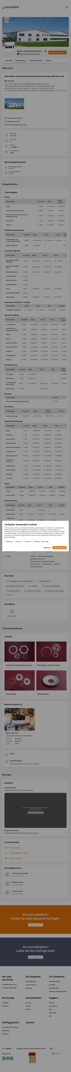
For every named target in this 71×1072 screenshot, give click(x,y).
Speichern (47, 548)
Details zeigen (45, 541)
